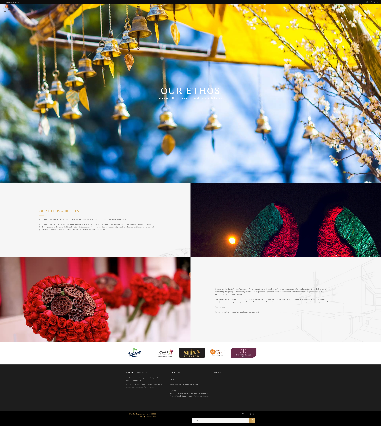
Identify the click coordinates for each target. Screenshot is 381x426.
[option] (140, 353)
